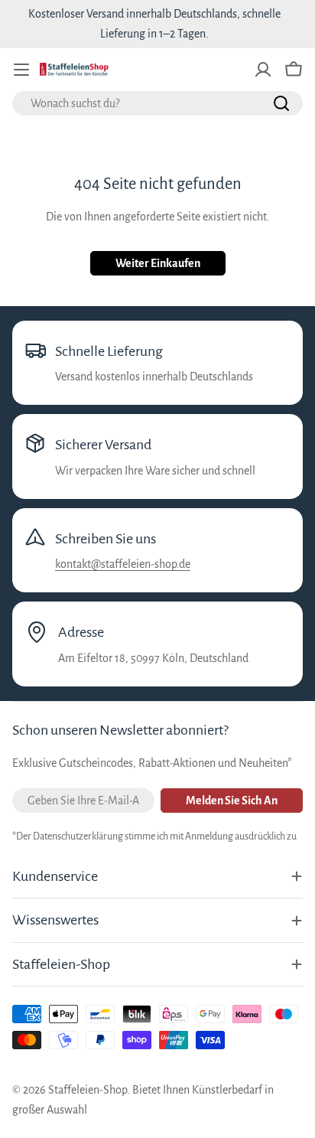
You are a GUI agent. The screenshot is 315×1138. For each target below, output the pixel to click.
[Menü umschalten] (21, 69)
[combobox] (157, 103)
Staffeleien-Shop (87, 1090)
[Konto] (263, 69)
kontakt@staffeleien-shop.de (122, 564)
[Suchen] (281, 103)
